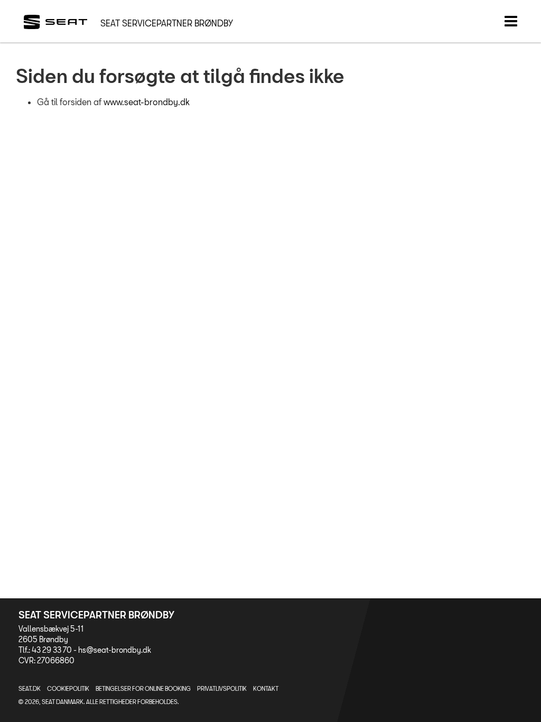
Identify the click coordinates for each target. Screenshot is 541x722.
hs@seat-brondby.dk (114, 649)
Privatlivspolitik (222, 688)
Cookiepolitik (68, 688)
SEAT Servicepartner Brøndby (166, 23)
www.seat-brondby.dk (147, 102)
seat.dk (29, 688)
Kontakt (265, 688)
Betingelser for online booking (143, 688)
